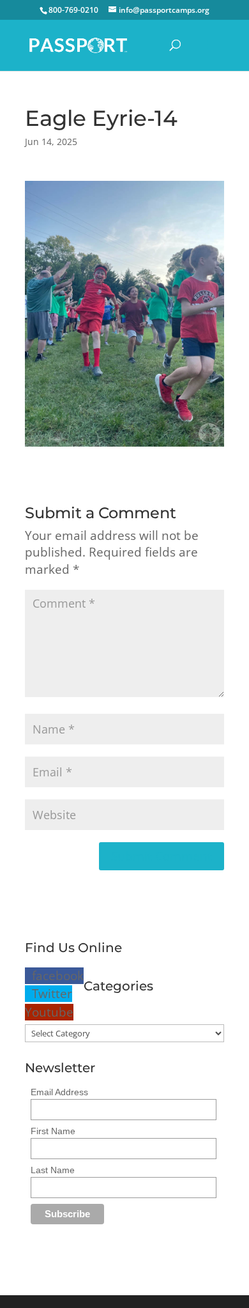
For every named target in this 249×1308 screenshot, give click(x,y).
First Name (53, 1131)
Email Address (59, 1092)
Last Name (53, 1170)
